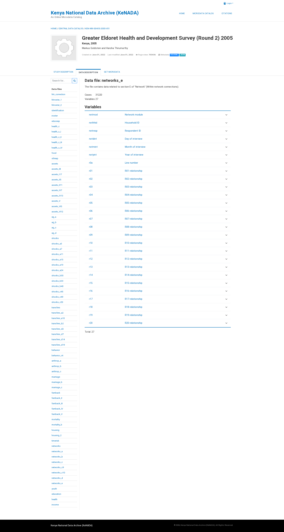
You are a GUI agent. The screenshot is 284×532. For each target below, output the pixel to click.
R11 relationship (133, 250)
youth (54, 488)
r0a (91, 162)
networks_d (57, 478)
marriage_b (57, 382)
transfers (56, 307)
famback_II (57, 398)
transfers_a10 (58, 318)
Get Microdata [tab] (112, 72)
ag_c (54, 227)
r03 (91, 186)
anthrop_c (56, 371)
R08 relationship (133, 227)
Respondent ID (133, 130)
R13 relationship (133, 267)
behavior (56, 350)
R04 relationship (133, 194)
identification (58, 110)
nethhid (93, 122)
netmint (93, 147)
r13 (91, 267)
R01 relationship (133, 171)
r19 (91, 315)
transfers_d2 (58, 329)
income (55, 504)
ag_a (54, 217)
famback (56, 393)
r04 (91, 194)
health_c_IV (57, 148)
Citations (227, 13)
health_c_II (56, 137)
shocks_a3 (57, 243)
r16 (91, 291)
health (54, 499)
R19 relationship (133, 315)
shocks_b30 (57, 275)
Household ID (132, 122)
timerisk (55, 441)
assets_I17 (57, 174)
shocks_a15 (57, 259)
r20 (91, 323)
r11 (91, 250)
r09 (91, 235)
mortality (56, 419)
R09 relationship (133, 235)
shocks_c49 (57, 297)
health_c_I (56, 131)
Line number (131, 162)
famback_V (57, 414)
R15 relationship (133, 283)
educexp (56, 121)
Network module (134, 114)
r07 (91, 218)
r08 (91, 227)
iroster (55, 115)
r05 (91, 203)
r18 (91, 307)
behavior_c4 (57, 355)
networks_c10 (58, 472)
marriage (56, 377)
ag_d (54, 233)
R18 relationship (133, 307)
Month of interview (135, 147)
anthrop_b (56, 366)
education (56, 494)
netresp (93, 130)
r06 (91, 211)
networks (56, 446)
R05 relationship (133, 203)
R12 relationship (133, 259)
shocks (55, 238)
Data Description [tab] (88, 72)
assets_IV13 (57, 195)
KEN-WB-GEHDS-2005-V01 (97, 28)
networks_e (57, 483)
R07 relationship (133, 218)
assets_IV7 (57, 190)
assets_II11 (57, 185)
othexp (55, 158)
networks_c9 (58, 467)
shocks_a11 (57, 254)
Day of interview (133, 138)
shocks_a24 (57, 270)
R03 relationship (133, 186)
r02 (91, 179)
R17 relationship (133, 299)
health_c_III (57, 142)
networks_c (57, 462)
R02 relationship (133, 179)
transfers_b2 (58, 323)
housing (55, 430)
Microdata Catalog (203, 13)
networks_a (57, 451)
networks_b (57, 456)
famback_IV (57, 408)
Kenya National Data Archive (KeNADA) (95, 13)
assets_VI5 (57, 206)
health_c (55, 126)
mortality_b (57, 424)
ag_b (54, 222)
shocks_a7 (57, 249)
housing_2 (56, 435)
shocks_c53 (57, 302)
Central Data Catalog (71, 28)
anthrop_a (56, 361)
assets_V (56, 201)
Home (182, 13)
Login (229, 3)
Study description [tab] (63, 72)
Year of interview (134, 154)
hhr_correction (58, 94)
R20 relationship (133, 323)
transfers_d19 (58, 345)
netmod (93, 114)
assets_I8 (56, 169)
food (54, 153)
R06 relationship (133, 211)
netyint (93, 154)
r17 (91, 299)
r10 (91, 243)
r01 (91, 171)
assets (55, 163)
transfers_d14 (58, 339)
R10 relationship (133, 243)
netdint (93, 138)
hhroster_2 (57, 105)
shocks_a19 (57, 265)
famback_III (57, 403)
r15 (91, 283)
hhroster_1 (57, 100)
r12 (91, 259)
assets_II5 (56, 179)
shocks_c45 (57, 291)
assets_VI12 (57, 211)
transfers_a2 (57, 313)
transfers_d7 (58, 334)
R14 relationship (133, 275)
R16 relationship (133, 291)
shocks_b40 (57, 286)
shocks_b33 (57, 281)
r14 (91, 275)
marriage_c (57, 387)
